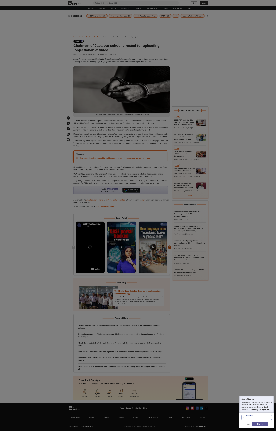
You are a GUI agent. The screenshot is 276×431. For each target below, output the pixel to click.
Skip (249, 424)
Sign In (260, 424)
